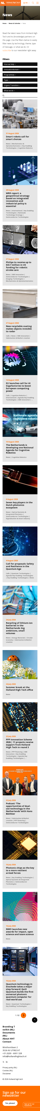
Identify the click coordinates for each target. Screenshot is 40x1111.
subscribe (7, 50)
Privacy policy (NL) (10, 1067)
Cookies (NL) (8, 1070)
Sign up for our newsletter (29, 1105)
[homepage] (10, 3)
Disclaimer (7, 1073)
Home (5, 23)
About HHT (9, 1038)
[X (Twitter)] (3, 1062)
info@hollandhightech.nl (14, 1056)
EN (26, 3)
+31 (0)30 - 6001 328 (12, 1053)
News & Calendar (14, 23)
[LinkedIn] (6, 1062)
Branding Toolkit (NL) (9, 1028)
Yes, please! (10, 1103)
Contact (7, 1041)
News (24, 23)
